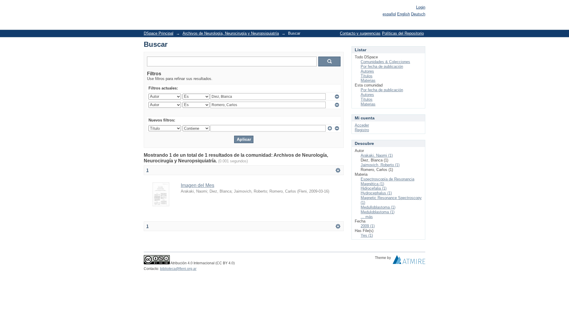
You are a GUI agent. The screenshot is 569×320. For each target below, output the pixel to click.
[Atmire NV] (409, 261)
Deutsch (418, 14)
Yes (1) (367, 235)
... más (367, 217)
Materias (368, 80)
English (403, 14)
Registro (362, 130)
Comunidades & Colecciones (385, 62)
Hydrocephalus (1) (376, 193)
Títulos (367, 76)
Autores (367, 71)
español (389, 14)
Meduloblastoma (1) (377, 212)
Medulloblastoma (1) (378, 207)
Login (420, 7)
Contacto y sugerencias (360, 33)
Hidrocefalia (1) (373, 188)
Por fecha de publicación (382, 66)
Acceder (362, 125)
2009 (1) (368, 226)
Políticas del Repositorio (403, 33)
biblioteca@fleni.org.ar (178, 269)
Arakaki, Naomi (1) (377, 155)
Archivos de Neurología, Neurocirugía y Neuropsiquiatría (231, 33)
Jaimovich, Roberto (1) (380, 165)
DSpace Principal (158, 33)
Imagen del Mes (197, 185)
